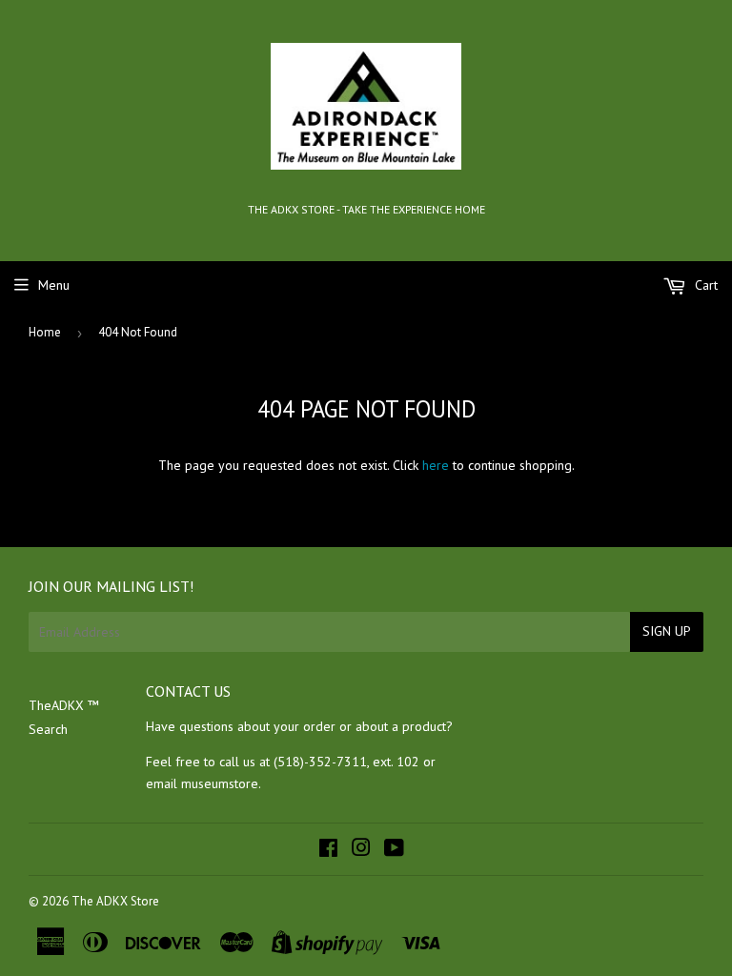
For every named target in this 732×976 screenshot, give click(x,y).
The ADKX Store (115, 901)
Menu (54, 285)
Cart (704, 285)
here (435, 465)
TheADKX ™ (64, 705)
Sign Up (666, 631)
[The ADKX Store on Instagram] (361, 850)
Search (48, 729)
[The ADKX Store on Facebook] (328, 850)
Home (45, 332)
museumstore (219, 783)
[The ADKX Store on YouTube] (394, 850)
